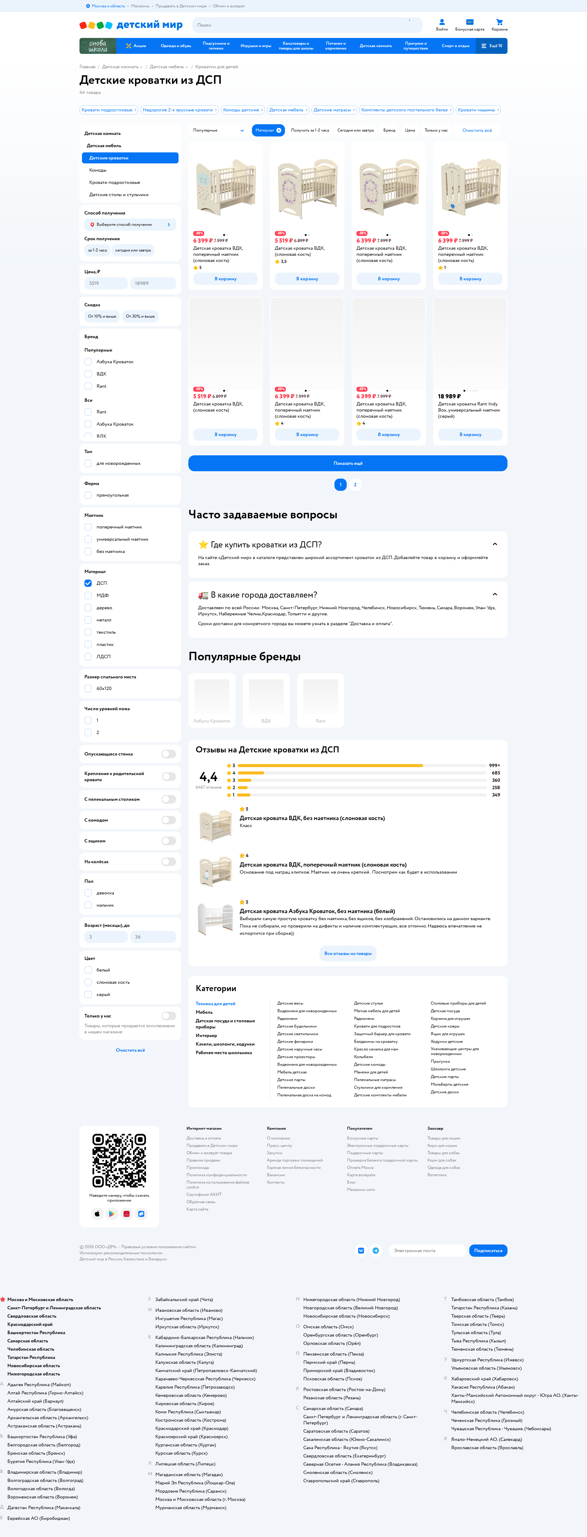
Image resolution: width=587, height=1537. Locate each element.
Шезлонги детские (448, 1069)
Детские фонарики (295, 1041)
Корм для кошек (442, 1145)
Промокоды (197, 1167)
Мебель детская (292, 1072)
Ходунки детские (447, 1041)
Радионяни (287, 1018)
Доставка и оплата (203, 1138)
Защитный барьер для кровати (382, 1034)
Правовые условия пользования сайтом (158, 1246)
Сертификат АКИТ (204, 1194)
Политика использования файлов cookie (217, 1185)
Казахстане (134, 1259)
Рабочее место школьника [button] (224, 1053)
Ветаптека (436, 1174)
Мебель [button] (204, 1012)
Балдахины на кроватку (376, 1041)
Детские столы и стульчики (119, 195)
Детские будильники (297, 1026)
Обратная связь (200, 1201)
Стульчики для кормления (378, 1087)
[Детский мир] (131, 25)
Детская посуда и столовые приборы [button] (225, 1024)
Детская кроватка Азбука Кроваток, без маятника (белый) (317, 911)
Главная (87, 67)
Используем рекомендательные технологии (120, 1252)
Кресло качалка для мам (376, 1049)
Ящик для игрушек (448, 1034)
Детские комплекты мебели (380, 1095)
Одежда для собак (443, 1167)
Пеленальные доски (296, 1087)
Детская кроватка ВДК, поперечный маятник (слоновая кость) (323, 864)
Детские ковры (445, 1026)
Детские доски (445, 1092)
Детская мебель (167, 67)
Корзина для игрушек (451, 1018)
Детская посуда (445, 1011)
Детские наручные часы (299, 1049)
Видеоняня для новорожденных (307, 1011)
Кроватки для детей (216, 67)
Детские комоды (370, 1064)
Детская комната (120, 67)
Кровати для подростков (377, 1026)
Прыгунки (440, 1061)
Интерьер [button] (206, 1035)
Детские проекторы (296, 1056)
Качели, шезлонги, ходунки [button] (225, 1044)
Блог (351, 1182)
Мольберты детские (449, 1084)
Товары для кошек (444, 1138)
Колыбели (363, 1056)
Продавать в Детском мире (212, 1145)
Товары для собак (443, 1152)
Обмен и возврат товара (209, 1152)
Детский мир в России (100, 1259)
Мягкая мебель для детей (377, 1011)
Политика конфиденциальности (216, 1174)
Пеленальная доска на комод (304, 1095)
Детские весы (290, 1003)
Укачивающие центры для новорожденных (455, 1051)
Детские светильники (297, 1034)
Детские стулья (368, 1003)
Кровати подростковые (114, 182)
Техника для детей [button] (215, 1004)
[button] (492, 46)
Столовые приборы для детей (458, 1003)
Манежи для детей (371, 1072)
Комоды (97, 170)
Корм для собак (441, 1160)
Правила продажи (203, 1160)
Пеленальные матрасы (375, 1079)
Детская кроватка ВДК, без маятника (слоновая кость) (312, 818)
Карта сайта (197, 1209)
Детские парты (291, 1079)
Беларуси (158, 1259)
